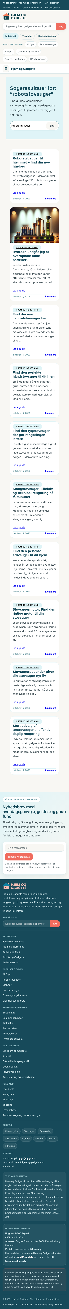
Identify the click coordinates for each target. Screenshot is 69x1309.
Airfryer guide (11, 1131)
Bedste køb (10, 36)
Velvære (39, 1138)
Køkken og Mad (11, 951)
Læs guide (19, 192)
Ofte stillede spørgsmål (16, 1061)
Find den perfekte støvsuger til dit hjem (30, 553)
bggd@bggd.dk (26, 1158)
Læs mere (50, 198)
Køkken (52, 1138)
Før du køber (10, 1028)
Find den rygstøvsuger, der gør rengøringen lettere (31, 435)
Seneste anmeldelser (32, 7)
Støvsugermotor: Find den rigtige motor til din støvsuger (34, 613)
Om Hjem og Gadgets (15, 1050)
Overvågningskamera (28, 51)
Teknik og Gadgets (27, 247)
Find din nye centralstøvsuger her (30, 316)
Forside (6, 7)
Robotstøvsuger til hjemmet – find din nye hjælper (31, 162)
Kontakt (7, 1056)
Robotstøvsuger (48, 44)
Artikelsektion (52, 2)
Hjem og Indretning (27, 154)
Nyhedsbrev (9, 1109)
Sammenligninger (47, 36)
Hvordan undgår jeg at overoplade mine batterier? (31, 256)
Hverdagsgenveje (13, 1038)
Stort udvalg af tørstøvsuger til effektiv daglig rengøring (32, 730)
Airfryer (30, 44)
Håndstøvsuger (38, 59)
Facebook (8, 1089)
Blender (8, 51)
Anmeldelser (10, 1033)
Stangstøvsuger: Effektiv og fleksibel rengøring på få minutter (33, 493)
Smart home (11, 1138)
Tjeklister (27, 36)
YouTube (8, 1104)
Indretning (10, 1146)
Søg (61, 26)
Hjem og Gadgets (23, 68)
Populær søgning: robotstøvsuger (22, 1115)
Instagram (8, 1094)
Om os (16, 7)
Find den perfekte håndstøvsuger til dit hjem (34, 374)
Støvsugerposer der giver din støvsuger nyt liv (33, 673)
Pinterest (8, 1099)
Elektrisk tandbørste (15, 59)
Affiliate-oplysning (44, 1304)
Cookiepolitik (10, 1066)
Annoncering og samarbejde (19, 1077)
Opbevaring (45, 1131)
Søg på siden (10, 917)
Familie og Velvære (13, 941)
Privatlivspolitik (52, 7)
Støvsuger (29, 1131)
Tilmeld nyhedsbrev (19, 856)
